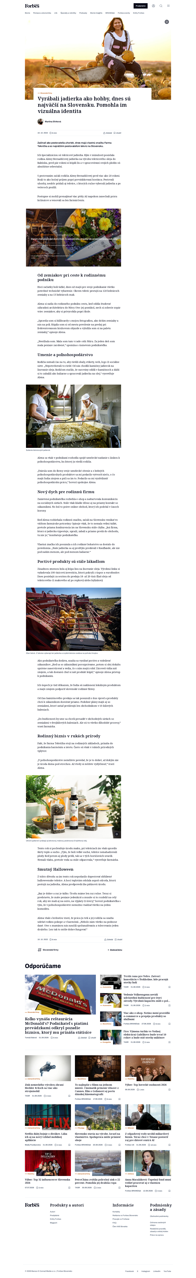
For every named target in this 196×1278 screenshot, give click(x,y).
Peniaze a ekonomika (42, 13)
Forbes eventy (124, 13)
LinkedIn (156, 1271)
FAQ (114, 1223)
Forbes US (129, 1145)
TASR (126, 987)
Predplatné (140, 6)
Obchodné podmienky (159, 1216)
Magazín (53, 1223)
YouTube (167, 1271)
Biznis (27, 13)
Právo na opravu (157, 1235)
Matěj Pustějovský (33, 1145)
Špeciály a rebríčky (68, 13)
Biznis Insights (96, 13)
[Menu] (168, 6)
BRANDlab (110, 13)
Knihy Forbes (138, 13)
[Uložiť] (169, 987)
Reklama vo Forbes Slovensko (125, 1215)
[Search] (161, 6)
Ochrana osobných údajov (158, 1224)
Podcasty (83, 13)
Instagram (145, 1271)
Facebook (129, 1271)
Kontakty (116, 1212)
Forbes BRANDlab (131, 1024)
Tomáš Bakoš (31, 1038)
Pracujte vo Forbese (121, 1219)
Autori (52, 1212)
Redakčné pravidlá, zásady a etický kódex (159, 1230)
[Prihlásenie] (153, 6)
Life (55, 13)
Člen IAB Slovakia (120, 1227)
